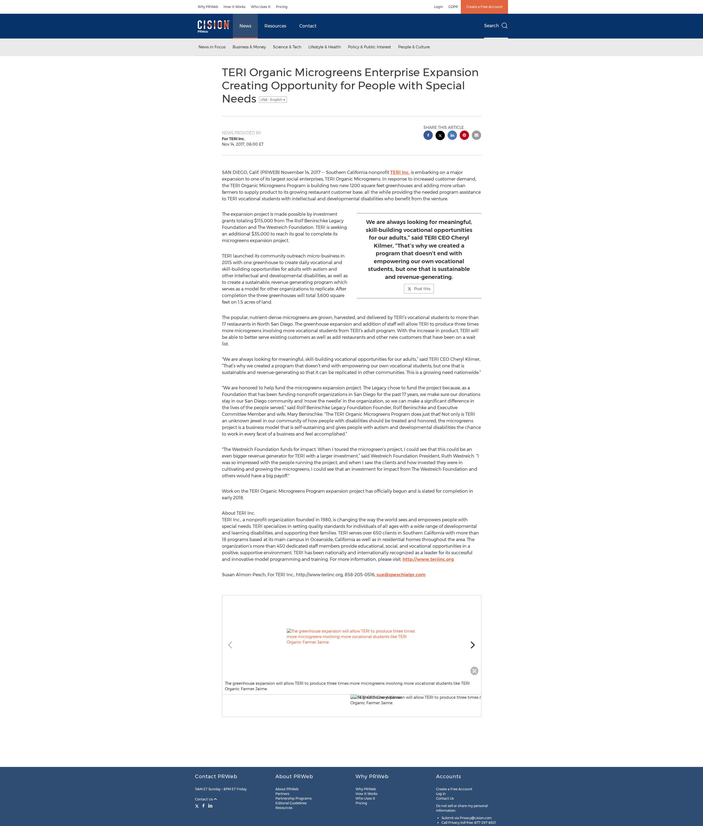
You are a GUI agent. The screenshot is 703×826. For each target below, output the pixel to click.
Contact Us (204, 799)
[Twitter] (197, 805)
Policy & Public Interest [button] (369, 47)
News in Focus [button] (212, 47)
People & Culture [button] (414, 47)
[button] (351, 636)
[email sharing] (476, 136)
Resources (275, 26)
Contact (307, 26)
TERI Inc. (400, 172)
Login (438, 7)
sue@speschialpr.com (401, 574)
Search (491, 25)
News (245, 26)
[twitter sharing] (440, 136)
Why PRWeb (208, 7)
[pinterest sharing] (464, 136)
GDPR (453, 7)
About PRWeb (287, 789)
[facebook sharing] (428, 136)
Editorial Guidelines (291, 803)
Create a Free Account (484, 7)
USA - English (272, 100)
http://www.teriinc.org (428, 559)
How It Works (235, 7)
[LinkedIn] (210, 805)
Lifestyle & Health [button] (324, 47)
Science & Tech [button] (287, 47)
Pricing (282, 7)
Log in (441, 794)
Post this (422, 288)
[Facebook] (203, 805)
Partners (282, 794)
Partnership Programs (293, 798)
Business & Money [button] (249, 47)
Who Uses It (260, 7)
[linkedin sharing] (452, 136)
